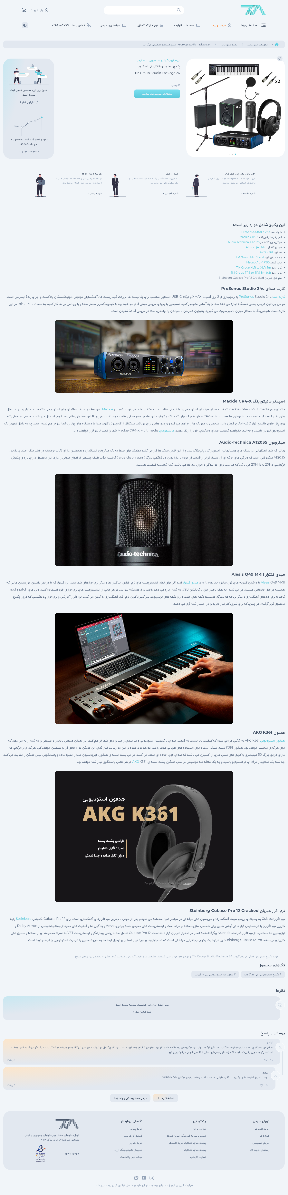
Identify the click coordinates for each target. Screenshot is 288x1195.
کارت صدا (278, 297)
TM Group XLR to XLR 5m (253, 267)
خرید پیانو (136, 1128)
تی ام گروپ (174, 60)
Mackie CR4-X (249, 237)
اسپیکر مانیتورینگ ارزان (128, 1150)
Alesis (265, 582)
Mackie (107, 409)
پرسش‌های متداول (195, 1150)
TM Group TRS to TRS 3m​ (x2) (251, 272)
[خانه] (277, 44)
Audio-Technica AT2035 (244, 242)
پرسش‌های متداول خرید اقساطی (187, 1142)
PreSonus (246, 297)
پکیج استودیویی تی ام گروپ (151, 60)
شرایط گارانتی (198, 1157)
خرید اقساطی (261, 1128)
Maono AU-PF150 (258, 262)
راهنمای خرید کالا (259, 1150)
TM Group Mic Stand (250, 257)
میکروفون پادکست (131, 1157)
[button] (235, 154)
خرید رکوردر (135, 1142)
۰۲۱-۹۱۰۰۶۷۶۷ (60, 25)
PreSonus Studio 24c (255, 232)
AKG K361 (266, 252)
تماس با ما (199, 1128)
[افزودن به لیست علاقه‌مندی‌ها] (280, 58)
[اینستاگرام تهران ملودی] (151, 1178)
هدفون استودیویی (272, 740)
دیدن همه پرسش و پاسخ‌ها (130, 1098)
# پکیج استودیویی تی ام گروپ (263, 974)
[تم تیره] (25, 25)
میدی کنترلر (190, 582)
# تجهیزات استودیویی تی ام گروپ (215, 974)
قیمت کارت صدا (133, 1135)
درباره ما (264, 1135)
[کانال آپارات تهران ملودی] (136, 1178)
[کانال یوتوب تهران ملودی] (144, 1178)
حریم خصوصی (261, 1142)
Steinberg (24, 919)
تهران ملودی (261, 1121)
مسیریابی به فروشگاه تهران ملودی (186, 1135)
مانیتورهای (166, 430)
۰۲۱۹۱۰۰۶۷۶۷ (72, 1153)
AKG (135, 761)
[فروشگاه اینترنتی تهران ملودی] (253, 10)
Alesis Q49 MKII (256, 247)
